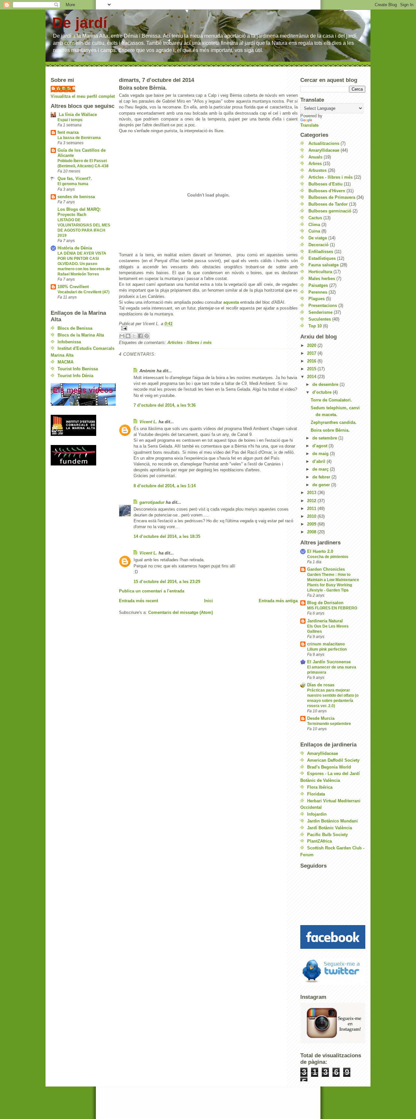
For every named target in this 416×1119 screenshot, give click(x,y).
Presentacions (322, 305)
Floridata (316, 794)
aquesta (231, 302)
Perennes (317, 292)
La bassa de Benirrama (79, 137)
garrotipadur (151, 502)
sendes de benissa (76, 196)
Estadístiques (322, 258)
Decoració (318, 244)
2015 (312, 368)
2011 (312, 508)
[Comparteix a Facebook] (140, 336)
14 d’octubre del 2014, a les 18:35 (167, 536)
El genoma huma (73, 184)
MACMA (65, 362)
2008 (312, 531)
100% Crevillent (73, 286)
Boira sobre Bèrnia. (330, 430)
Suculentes (319, 319)
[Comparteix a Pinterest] (146, 336)
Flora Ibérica (319, 787)
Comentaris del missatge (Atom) (180, 612)
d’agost (320, 445)
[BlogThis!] (128, 336)
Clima (314, 224)
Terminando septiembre (329, 723)
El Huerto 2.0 (320, 551)
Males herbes (321, 278)
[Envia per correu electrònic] (122, 336)
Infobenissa (69, 341)
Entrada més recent (138, 600)
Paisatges (318, 285)
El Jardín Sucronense (329, 661)
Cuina (314, 231)
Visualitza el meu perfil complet (83, 96)
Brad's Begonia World (329, 767)
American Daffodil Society (333, 760)
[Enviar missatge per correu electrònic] (208, 328)
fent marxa (68, 132)
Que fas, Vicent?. (75, 178)
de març (321, 469)
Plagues (316, 298)
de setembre (325, 438)
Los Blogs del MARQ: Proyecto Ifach (79, 212)
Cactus (315, 217)
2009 (312, 524)
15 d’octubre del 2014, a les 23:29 (167, 581)
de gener (321, 484)
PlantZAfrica (319, 841)
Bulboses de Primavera (331, 197)
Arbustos (317, 170)
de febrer (322, 477)
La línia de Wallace (77, 114)
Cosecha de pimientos (327, 556)
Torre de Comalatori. (331, 400)
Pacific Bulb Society (327, 834)
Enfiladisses (320, 251)
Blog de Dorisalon (325, 602)
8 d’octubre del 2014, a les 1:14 (165, 485)
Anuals (315, 157)
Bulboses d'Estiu (325, 184)
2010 (312, 516)
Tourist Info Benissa (78, 368)
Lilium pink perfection (327, 649)
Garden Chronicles (326, 569)
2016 (312, 361)
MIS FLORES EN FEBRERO (332, 608)
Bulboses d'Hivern (326, 190)
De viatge (317, 237)
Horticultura (320, 271)
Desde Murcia (320, 718)
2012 (312, 500)
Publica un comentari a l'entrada (151, 591)
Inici (208, 600)
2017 (312, 353)
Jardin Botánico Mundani (332, 821)
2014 (312, 376)
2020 (312, 345)
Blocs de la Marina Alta (81, 335)
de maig (321, 453)
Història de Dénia (75, 248)
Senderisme (320, 312)
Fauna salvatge (323, 264)
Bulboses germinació (329, 211)
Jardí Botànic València (329, 827)
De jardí (79, 23)
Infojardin (317, 814)
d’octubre (322, 392)
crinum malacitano (326, 644)
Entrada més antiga (278, 600)
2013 (312, 492)
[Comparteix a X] (134, 336)
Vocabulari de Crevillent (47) (84, 292)
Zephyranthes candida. (334, 422)
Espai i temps (70, 120)
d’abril (319, 461)
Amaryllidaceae (323, 150)
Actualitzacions (323, 143)
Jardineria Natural (325, 620)
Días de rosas (320, 684)
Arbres (315, 163)
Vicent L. (66, 88)
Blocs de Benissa (75, 328)
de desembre (326, 384)
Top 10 (315, 326)
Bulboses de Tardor (328, 204)
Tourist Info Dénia (75, 375)
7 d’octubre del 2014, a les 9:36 (165, 405)
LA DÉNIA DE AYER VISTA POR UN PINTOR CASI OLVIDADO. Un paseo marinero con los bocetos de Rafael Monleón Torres (84, 263)
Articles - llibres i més (189, 342)
